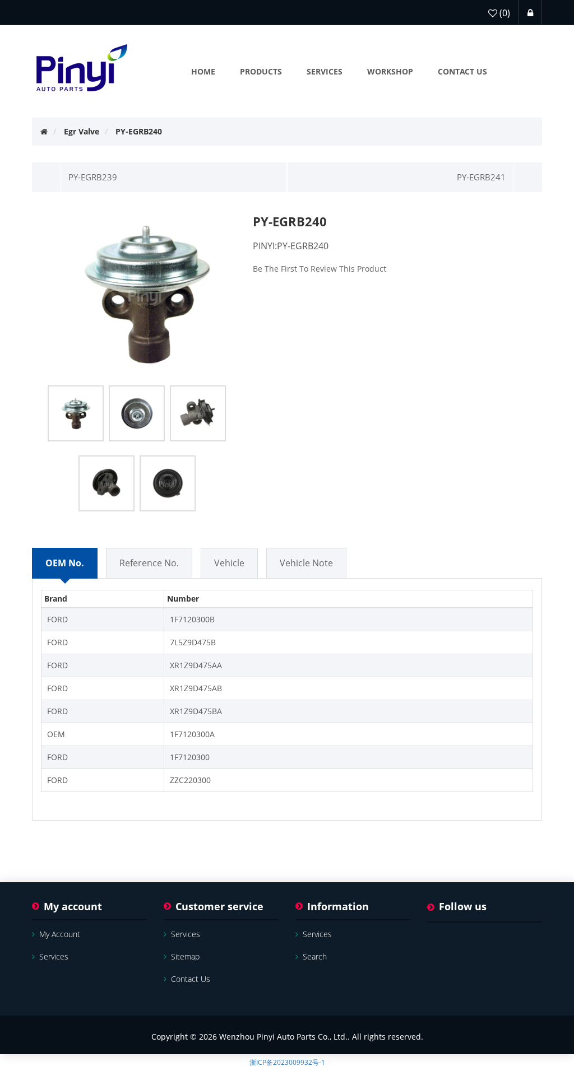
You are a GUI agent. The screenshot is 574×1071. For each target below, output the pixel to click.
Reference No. (149, 563)
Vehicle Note (306, 563)
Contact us (190, 979)
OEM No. (64, 563)
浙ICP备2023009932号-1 (287, 1062)
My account (59, 934)
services (53, 956)
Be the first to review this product (319, 268)
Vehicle (229, 563)
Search (315, 956)
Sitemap (185, 956)
